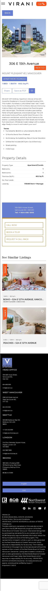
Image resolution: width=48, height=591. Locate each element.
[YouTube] (39, 508)
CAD (24, 490)
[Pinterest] (24, 508)
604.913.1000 (7, 407)
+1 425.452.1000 (8, 430)
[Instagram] (34, 508)
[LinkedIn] (29, 508)
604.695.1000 (7, 384)
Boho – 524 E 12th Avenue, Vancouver (24, 299)
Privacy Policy (7, 519)
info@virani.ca (7, 388)
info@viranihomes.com (10, 433)
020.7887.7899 (7, 450)
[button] (41, 4)
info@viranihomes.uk (10, 453)
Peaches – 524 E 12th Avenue (19, 343)
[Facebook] (45, 508)
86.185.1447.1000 (8, 473)
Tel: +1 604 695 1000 (24, 212)
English (24, 484)
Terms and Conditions (22, 519)
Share (7, 90)
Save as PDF (20, 90)
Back (7, 13)
